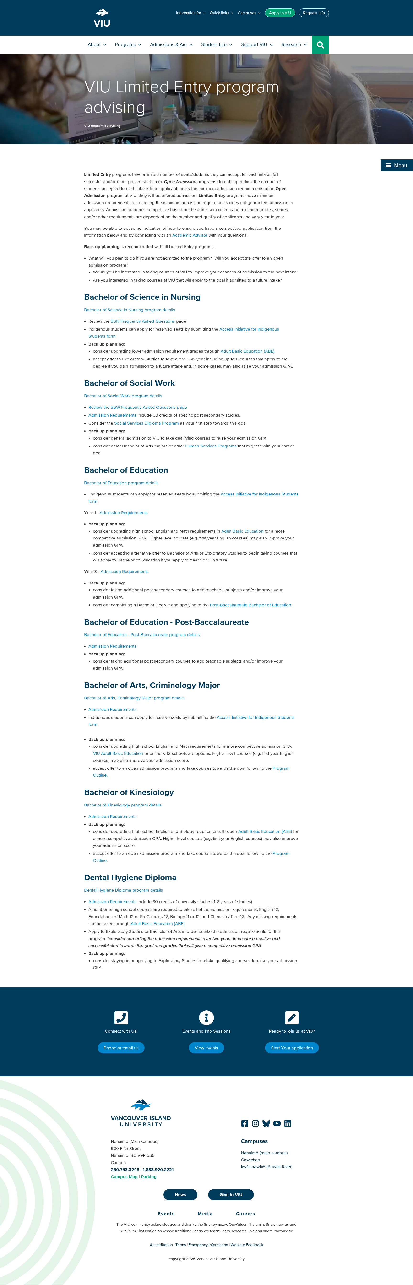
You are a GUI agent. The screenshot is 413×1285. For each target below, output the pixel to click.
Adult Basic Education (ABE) (265, 831)
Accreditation (161, 1244)
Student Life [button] (214, 44)
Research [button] (292, 44)
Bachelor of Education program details (121, 482)
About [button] (95, 44)
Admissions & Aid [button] (169, 44)
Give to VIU (231, 1194)
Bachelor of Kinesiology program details (123, 804)
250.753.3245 (125, 1169)
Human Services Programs (211, 445)
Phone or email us (121, 1047)
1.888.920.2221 (158, 1169)
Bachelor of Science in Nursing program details (129, 309)
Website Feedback (247, 1244)
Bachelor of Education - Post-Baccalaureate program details (142, 634)
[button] (397, 165)
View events (206, 1047)
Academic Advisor (189, 235)
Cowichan (250, 1159)
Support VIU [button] (254, 44)
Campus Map (124, 1176)
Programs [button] (126, 44)
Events (166, 1213)
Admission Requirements (112, 415)
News (180, 1194)
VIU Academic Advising (102, 126)
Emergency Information (208, 1244)
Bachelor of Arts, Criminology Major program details (134, 697)
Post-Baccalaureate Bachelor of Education (250, 604)
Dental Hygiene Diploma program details (123, 890)
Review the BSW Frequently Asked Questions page (137, 407)
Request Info (314, 13)
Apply (280, 13)
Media (205, 1213)
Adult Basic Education (242, 531)
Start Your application (292, 1047)
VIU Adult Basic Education (118, 753)
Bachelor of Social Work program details (123, 395)
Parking (149, 1176)
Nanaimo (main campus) (264, 1152)
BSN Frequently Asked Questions (143, 321)
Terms (180, 1244)
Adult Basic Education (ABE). (248, 351)
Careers (245, 1213)
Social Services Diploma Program (146, 422)
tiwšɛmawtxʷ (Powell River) (267, 1166)
